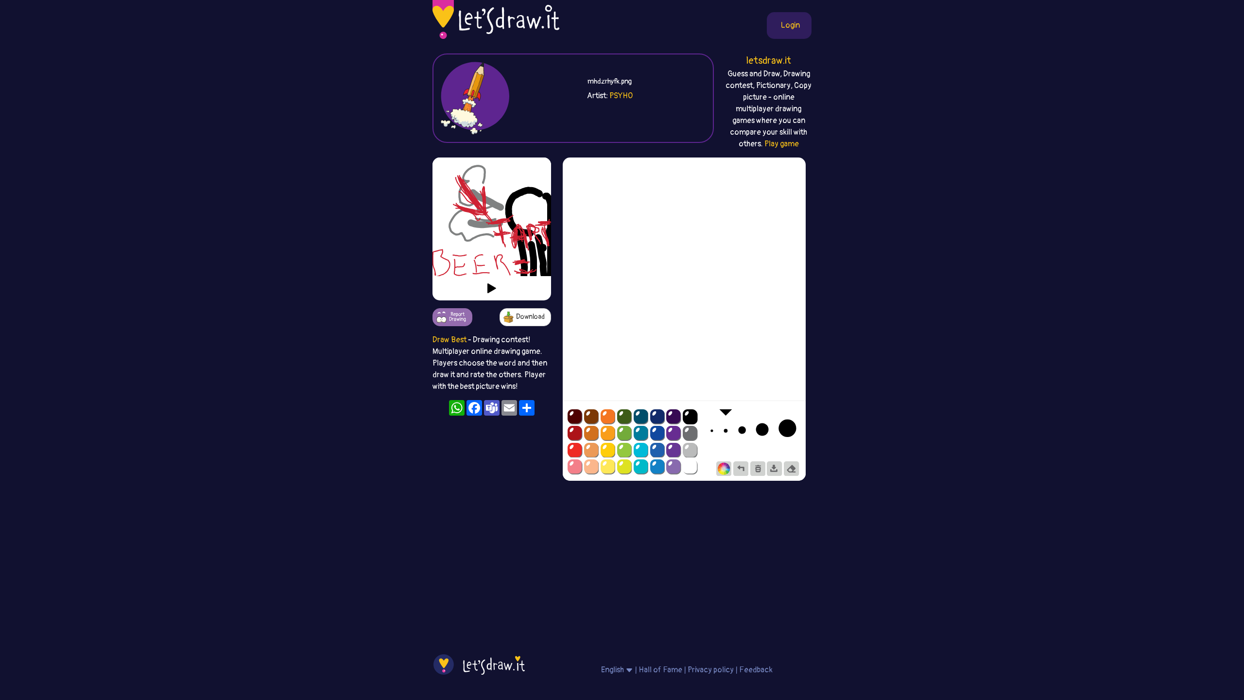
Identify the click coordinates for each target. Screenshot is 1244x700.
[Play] (491, 288)
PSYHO (621, 96)
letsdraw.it (768, 60)
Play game (781, 144)
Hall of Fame (660, 670)
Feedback (756, 670)
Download (530, 317)
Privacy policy (711, 670)
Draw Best (449, 340)
